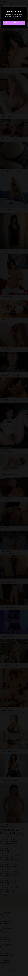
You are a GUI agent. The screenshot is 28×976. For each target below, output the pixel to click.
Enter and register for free (14, 23)
